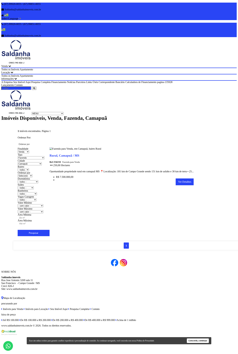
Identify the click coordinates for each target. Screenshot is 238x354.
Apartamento (26, 69)
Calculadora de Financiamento (140, 82)
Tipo (20, 154)
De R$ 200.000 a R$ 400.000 (67, 320)
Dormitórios (24, 178)
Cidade (21, 160)
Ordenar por (24, 172)
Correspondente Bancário (112, 82)
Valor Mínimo (25, 202)
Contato (19, 85)
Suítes (21, 184)
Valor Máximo (25, 208)
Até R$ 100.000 (10, 320)
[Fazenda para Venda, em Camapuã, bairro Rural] (75, 149)
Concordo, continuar (197, 341)
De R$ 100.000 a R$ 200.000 (35, 320)
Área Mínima (24, 214)
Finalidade (23, 148)
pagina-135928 (164, 82)
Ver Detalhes (184, 181)
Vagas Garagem (26, 196)
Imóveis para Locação (36, 309)
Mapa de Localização (14, 298)
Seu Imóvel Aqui (22, 82)
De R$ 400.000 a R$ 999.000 (100, 320)
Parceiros (80, 82)
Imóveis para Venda (12, 309)
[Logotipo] (16, 113)
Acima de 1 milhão (126, 320)
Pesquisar (33, 233)
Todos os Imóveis (10, 69)
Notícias (71, 82)
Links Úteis (92, 82)
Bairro (21, 166)
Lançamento (7, 85)
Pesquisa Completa (41, 82)
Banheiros (23, 190)
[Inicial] (16, 63)
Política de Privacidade (145, 341)
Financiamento (58, 82)
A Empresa (7, 82)
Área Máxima (25, 220)
